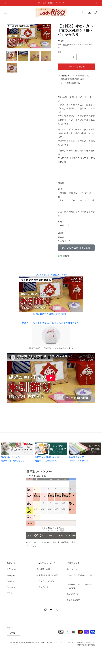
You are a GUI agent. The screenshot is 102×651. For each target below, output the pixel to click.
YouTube (10, 581)
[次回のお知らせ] (97, 3)
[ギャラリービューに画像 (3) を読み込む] (34, 56)
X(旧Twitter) (12, 569)
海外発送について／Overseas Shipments (79, 586)
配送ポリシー (90, 642)
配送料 (65, 44)
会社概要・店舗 (43, 569)
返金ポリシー (51, 642)
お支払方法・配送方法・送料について (79, 577)
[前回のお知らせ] (5, 3)
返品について (72, 593)
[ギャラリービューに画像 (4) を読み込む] (46, 56)
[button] (5, 12)
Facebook (11, 587)
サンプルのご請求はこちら (76, 247)
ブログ (9, 593)
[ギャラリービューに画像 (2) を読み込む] (23, 56)
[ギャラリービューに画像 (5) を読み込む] (12, 68)
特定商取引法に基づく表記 (86, 645)
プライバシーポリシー (46, 581)
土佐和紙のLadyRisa (23, 642)
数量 (59, 52)
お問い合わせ (42, 587)
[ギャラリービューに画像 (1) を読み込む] (12, 56)
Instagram (11, 575)
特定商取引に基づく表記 (47, 575)
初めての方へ (72, 569)
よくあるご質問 (73, 599)
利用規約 (80, 642)
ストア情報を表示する (70, 83)
